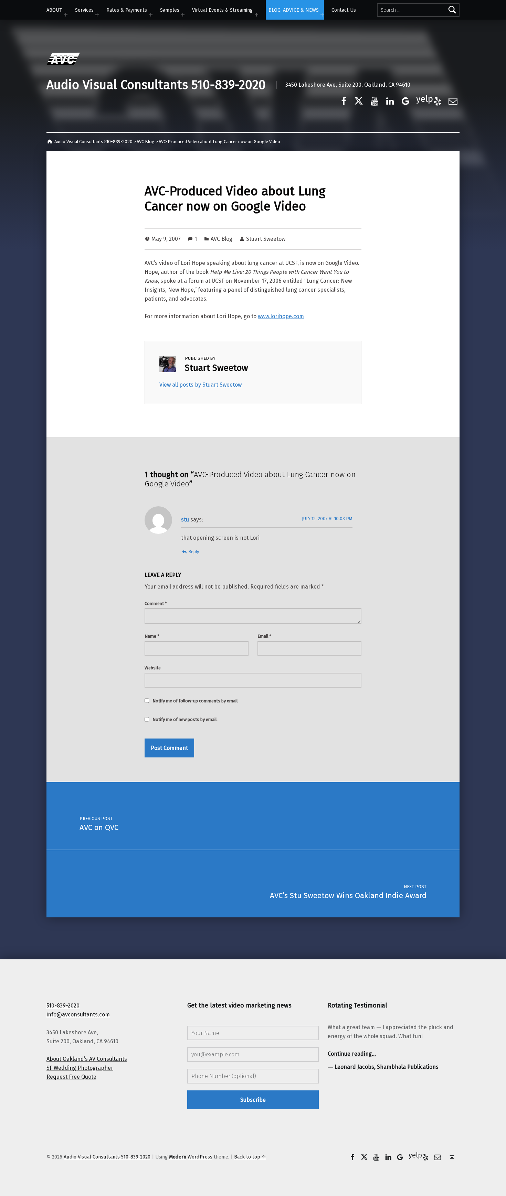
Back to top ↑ (250, 1157)
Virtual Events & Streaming (222, 10)
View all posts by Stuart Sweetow (200, 384)
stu (185, 519)
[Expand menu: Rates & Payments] (150, 15)
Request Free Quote (71, 1077)
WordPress (200, 1157)
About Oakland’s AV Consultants (86, 1059)
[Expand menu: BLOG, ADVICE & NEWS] (322, 15)
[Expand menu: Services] (97, 15)
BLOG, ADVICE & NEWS (293, 10)
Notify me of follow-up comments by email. (195, 700)
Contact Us (343, 10)
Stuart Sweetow (265, 239)
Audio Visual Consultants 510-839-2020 (156, 85)
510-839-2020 (63, 1005)
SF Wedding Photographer (79, 1068)
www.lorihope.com (281, 316)
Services (84, 10)
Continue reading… (352, 1053)
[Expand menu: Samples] (183, 15)
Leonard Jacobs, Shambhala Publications (387, 1067)
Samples (169, 10)
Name (152, 636)
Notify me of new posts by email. (185, 719)
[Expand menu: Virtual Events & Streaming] (256, 15)
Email (264, 636)
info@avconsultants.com (78, 1014)
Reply (193, 551)
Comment (156, 603)
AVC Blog (221, 239)
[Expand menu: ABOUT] (65, 15)
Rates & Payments (126, 10)
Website (153, 667)
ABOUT (54, 10)
